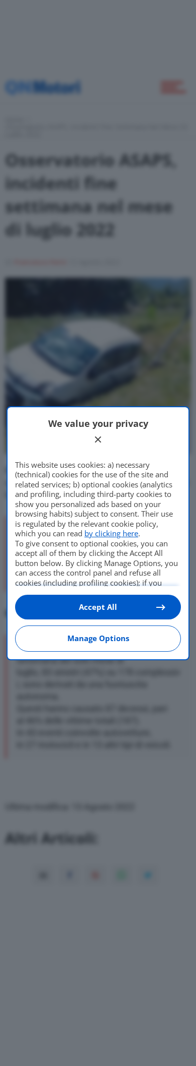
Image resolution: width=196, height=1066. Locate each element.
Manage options (98, 638)
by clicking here (111, 533)
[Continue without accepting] (98, 439)
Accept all (98, 607)
